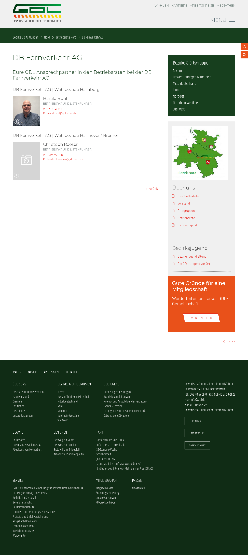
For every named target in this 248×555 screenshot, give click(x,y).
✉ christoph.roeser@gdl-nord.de (63, 159)
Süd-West (179, 109)
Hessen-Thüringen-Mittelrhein (192, 77)
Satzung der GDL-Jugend (117, 415)
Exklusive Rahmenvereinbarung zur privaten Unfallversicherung (48, 488)
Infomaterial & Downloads (111, 445)
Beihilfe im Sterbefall (24, 498)
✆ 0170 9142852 (52, 109)
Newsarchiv (138, 488)
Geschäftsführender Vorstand (29, 392)
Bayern (177, 71)
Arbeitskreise (202, 5)
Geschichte (19, 411)
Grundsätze (19, 440)
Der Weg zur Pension (65, 445)
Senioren (60, 432)
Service (18, 480)
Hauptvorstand (21, 397)
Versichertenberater (24, 531)
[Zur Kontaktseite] (244, 46)
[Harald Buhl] (26, 111)
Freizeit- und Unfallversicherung (30, 516)
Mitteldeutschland (184, 84)
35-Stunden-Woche (107, 449)
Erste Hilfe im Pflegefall (67, 449)
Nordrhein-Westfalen (186, 103)
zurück (153, 189)
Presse (137, 480)
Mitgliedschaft (106, 480)
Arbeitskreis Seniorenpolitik (69, 454)
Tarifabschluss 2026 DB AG (111, 440)
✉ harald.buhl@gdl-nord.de (59, 113)
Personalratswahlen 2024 (26, 445)
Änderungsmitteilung (107, 493)
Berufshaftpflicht (22, 502)
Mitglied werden (105, 488)
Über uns (19, 384)
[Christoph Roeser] (26, 161)
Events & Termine (113, 406)
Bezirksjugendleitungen (117, 397)
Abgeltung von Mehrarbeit (27, 449)
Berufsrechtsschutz (23, 507)
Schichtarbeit (104, 454)
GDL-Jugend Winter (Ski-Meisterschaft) (124, 411)
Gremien (17, 401)
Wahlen (162, 5)
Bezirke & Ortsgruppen (25, 37)
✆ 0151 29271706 (53, 155)
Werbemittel (19, 535)
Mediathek (226, 5)
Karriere (179, 5)
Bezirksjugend (190, 248)
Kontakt (197, 421)
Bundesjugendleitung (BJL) (118, 392)
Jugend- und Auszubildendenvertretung (125, 401)
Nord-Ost (178, 96)
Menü (218, 20)
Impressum (197, 433)
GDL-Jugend (111, 384)
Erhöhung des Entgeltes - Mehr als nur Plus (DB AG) (125, 468)
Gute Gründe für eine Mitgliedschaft (198, 286)
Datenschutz (197, 445)
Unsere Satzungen (23, 415)
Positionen (18, 406)
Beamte (18, 432)
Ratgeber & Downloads (25, 521)
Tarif (100, 432)
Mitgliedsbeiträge (105, 502)
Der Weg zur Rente (64, 440)
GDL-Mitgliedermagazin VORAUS (30, 493)
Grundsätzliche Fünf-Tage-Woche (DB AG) (119, 464)
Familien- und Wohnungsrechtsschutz (34, 512)
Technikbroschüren (23, 526)
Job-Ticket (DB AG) (106, 459)
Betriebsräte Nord (66, 37)
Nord (47, 37)
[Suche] (244, 54)
